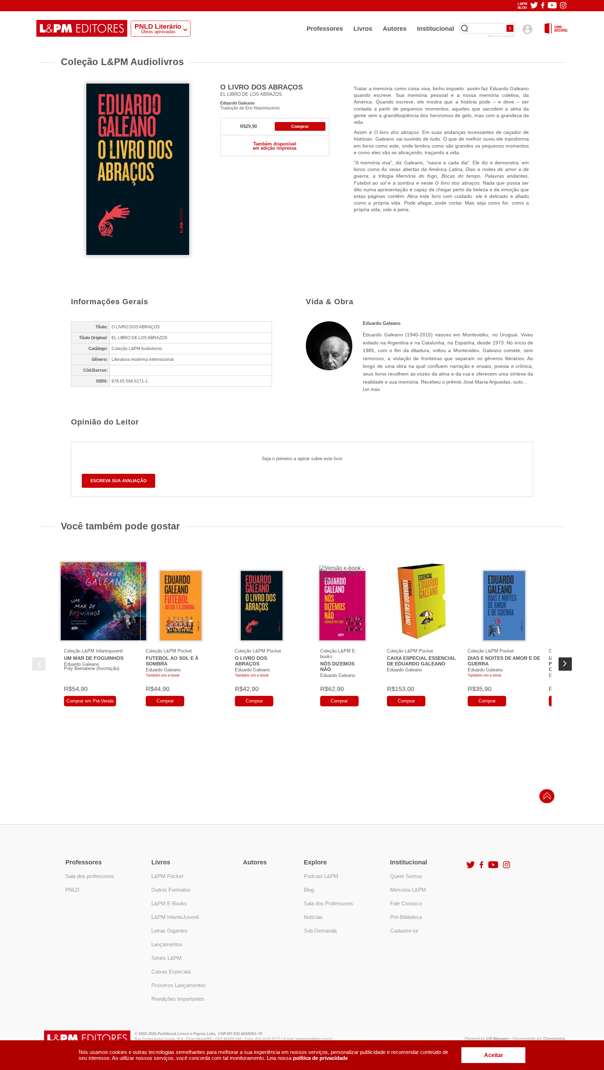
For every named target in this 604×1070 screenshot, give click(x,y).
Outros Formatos (170, 890)
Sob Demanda (320, 931)
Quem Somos (406, 876)
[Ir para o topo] (545, 798)
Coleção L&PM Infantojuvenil (93, 651)
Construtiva (554, 1038)
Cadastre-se (404, 931)
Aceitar (493, 1055)
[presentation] (39, 664)
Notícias (313, 917)
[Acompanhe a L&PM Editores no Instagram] (563, 5)
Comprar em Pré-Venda (90, 701)
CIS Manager (497, 1038)
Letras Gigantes (169, 931)
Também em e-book (163, 675)
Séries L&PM (166, 958)
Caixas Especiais (171, 972)
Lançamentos (166, 944)
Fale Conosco (406, 903)
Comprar (300, 126)
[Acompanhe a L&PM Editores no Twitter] (534, 5)
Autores (395, 28)
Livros (362, 28)
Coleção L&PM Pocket (169, 651)
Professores (325, 28)
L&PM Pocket (167, 876)
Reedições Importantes (177, 999)
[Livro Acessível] (556, 29)
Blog (309, 890)
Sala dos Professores (328, 903)
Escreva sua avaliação (118, 480)
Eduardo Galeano (237, 103)
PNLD (72, 890)
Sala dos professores (89, 876)
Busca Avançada (501, 36)
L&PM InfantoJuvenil (175, 917)
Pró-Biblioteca (406, 917)
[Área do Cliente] (527, 29)
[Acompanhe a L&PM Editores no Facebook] (542, 5)
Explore (315, 862)
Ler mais (371, 389)
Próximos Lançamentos (178, 985)
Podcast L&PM (321, 876)
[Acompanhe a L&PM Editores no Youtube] (552, 5)
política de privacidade (320, 1058)
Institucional (435, 28)
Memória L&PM (408, 890)
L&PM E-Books (169, 903)
